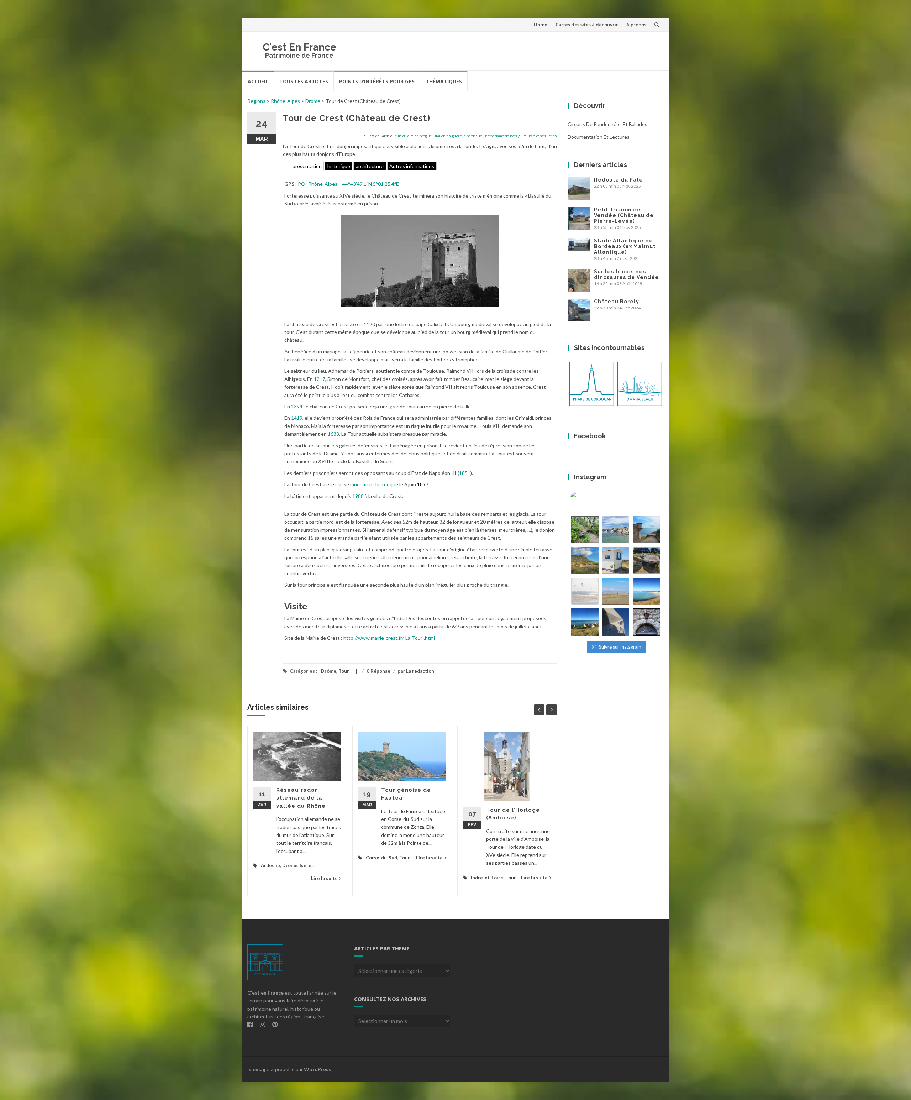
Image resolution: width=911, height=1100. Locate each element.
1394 (296, 406)
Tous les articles (303, 81)
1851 (464, 473)
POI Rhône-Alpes (317, 184)
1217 (319, 379)
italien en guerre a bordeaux (458, 135)
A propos (636, 24)
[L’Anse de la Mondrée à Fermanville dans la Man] (646, 591)
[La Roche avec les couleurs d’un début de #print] (585, 560)
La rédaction (420, 671)
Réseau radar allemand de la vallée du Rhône (301, 798)
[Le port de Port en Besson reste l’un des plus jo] (585, 622)
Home (540, 24)
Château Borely (616, 301)
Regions (256, 101)
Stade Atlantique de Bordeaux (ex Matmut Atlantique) (624, 246)
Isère (305, 865)
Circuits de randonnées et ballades (607, 124)
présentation (307, 166)
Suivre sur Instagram (620, 647)
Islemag (256, 1069)
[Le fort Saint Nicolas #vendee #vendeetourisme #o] (646, 529)
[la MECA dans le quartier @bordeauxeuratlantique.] (616, 622)
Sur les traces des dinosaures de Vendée (626, 274)
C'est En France (299, 47)
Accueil (258, 81)
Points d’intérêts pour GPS (377, 81)
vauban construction (540, 135)
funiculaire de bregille (413, 135)
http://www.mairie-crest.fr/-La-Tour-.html (389, 638)
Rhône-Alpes (285, 101)
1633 (333, 434)
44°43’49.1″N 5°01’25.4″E (370, 184)
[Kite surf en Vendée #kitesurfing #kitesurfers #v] (585, 591)
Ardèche (270, 865)
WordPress (317, 1069)
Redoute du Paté (618, 180)
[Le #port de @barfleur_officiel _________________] (616, 529)
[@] (589, 500)
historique (338, 166)
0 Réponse (378, 671)
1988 (358, 496)
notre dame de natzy (502, 135)
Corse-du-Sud (381, 857)
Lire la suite (324, 878)
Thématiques (444, 81)
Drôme (312, 101)
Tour (343, 671)
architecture (370, 166)
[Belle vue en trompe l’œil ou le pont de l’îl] (616, 591)
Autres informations (411, 166)
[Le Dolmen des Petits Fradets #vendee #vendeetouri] (646, 560)
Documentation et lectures (599, 137)
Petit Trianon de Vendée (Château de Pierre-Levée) (624, 215)
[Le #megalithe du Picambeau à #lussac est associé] (585, 529)
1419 (296, 418)
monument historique (374, 484)
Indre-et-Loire (487, 877)
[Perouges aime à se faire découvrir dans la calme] (646, 622)
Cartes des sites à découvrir (586, 24)
